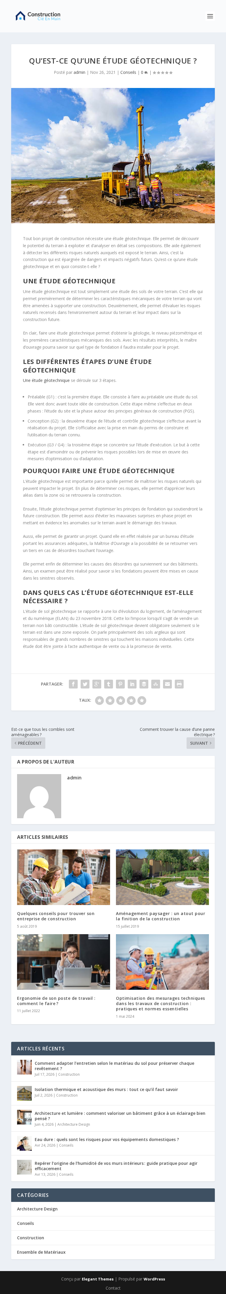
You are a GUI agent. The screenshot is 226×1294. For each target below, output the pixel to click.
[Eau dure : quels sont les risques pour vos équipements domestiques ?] (24, 1143)
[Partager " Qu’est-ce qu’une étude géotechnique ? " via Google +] (97, 684)
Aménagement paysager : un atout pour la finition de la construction (160, 916)
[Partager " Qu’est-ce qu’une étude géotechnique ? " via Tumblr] (108, 684)
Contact (113, 1288)
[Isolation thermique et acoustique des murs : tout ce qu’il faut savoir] (24, 1093)
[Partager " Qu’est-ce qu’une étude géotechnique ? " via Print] (179, 684)
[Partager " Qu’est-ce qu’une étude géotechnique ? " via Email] (167, 684)
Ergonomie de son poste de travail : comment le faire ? (56, 1000)
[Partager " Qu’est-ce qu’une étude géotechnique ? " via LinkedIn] (132, 684)
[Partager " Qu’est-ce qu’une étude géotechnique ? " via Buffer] (144, 684)
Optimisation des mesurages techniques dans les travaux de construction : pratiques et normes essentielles (160, 1003)
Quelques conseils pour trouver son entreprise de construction (55, 916)
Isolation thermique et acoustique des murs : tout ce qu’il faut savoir (106, 1089)
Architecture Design (73, 1124)
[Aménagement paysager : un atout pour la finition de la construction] (162, 877)
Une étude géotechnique (46, 380)
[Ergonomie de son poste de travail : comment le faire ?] (63, 962)
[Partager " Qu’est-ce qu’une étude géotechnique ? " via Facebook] (73, 684)
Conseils (128, 72)
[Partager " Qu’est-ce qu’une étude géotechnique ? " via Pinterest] (120, 684)
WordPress (154, 1279)
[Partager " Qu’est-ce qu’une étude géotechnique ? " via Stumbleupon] (156, 684)
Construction (69, 1074)
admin (79, 72)
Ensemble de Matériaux (41, 1252)
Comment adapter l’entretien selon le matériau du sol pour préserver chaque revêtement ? (114, 1065)
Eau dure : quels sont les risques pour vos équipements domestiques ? (107, 1139)
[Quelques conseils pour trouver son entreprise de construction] (63, 877)
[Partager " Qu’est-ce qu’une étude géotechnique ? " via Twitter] (85, 684)
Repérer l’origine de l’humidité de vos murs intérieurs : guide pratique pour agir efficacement (116, 1165)
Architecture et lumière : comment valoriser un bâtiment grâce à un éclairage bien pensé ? (120, 1115)
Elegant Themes (98, 1279)
